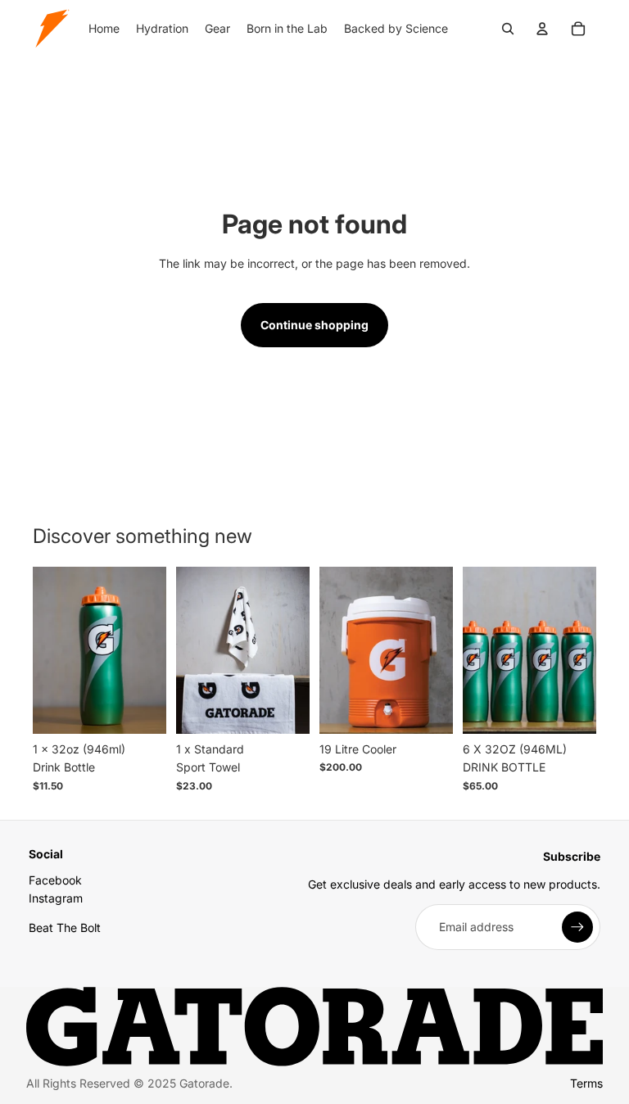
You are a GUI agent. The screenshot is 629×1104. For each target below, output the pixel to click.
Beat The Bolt (65, 927)
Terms (586, 1083)
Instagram (56, 898)
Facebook (55, 880)
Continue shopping (314, 325)
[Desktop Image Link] (314, 1027)
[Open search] (508, 29)
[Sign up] (577, 927)
